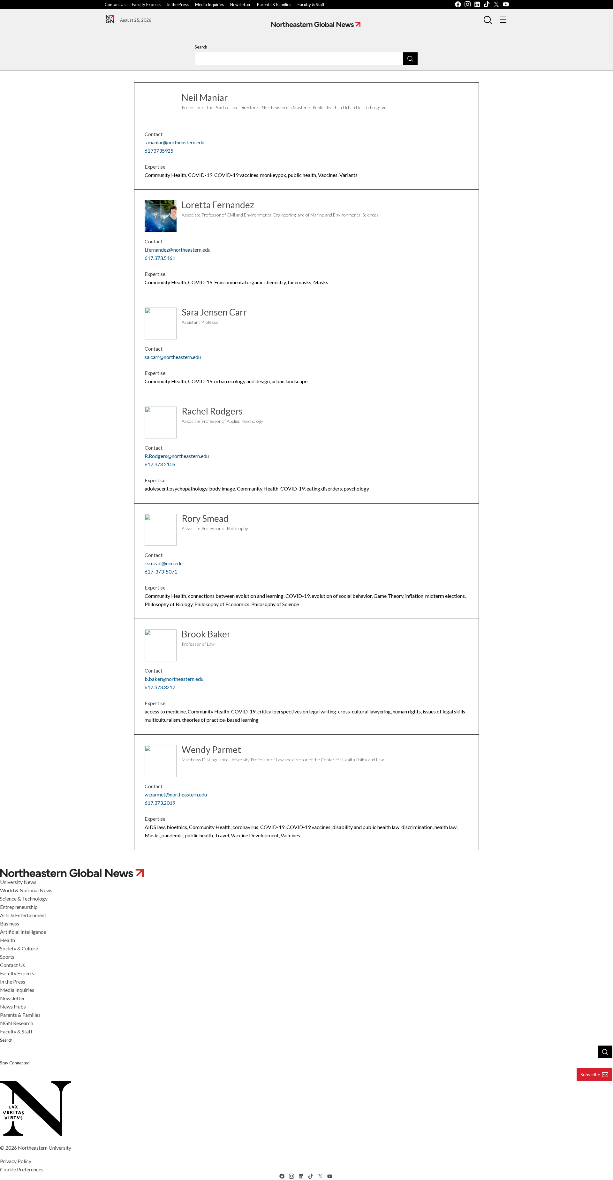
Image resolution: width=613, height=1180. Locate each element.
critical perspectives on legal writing (296, 711)
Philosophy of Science (275, 604)
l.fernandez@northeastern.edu (177, 250)
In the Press (178, 4)
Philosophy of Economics (221, 604)
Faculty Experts (146, 4)
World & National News (26, 890)
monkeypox (273, 175)
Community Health (165, 175)
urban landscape (289, 381)
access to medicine (165, 711)
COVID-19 (200, 175)
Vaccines (327, 175)
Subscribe (590, 1074)
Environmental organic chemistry (250, 282)
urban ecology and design (242, 381)
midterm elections (445, 596)
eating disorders (324, 488)
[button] (488, 19)
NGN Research (16, 1023)
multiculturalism (162, 720)
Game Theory (388, 596)
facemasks (299, 282)
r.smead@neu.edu (164, 563)
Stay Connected (15, 1062)
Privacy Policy (15, 1161)
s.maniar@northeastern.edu (174, 142)
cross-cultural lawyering (364, 711)
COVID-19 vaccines (236, 175)
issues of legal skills (444, 711)
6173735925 (159, 151)
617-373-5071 (161, 571)
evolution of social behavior (342, 596)
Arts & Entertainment (23, 915)
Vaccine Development (255, 835)
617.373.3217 (160, 687)
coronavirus (245, 827)
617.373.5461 (160, 258)
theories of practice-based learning (220, 720)
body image (222, 488)
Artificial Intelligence (23, 932)
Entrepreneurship (19, 907)
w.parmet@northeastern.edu (176, 794)
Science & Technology (24, 898)
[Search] (410, 58)
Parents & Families (274, 4)
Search (201, 46)
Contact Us (115, 4)
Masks (320, 282)
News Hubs (13, 1006)
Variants (348, 175)
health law (446, 827)
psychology (356, 488)
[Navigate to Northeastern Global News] (315, 24)
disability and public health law (365, 827)
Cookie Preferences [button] (21, 1169)
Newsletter (240, 4)
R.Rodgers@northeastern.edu (177, 456)
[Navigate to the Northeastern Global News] (109, 19)
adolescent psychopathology (176, 488)
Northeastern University (44, 1148)
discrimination (417, 827)
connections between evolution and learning (236, 596)
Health (7, 940)
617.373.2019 (160, 803)
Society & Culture (19, 948)
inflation (414, 596)
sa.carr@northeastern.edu (173, 357)
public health (302, 175)
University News (18, 882)
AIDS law (155, 827)
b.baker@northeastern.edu (174, 679)
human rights (407, 711)
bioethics (177, 827)
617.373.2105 (160, 464)
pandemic (172, 835)
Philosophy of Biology (169, 604)
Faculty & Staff (311, 4)
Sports (7, 957)
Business (9, 923)
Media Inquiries (209, 4)
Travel (222, 835)
